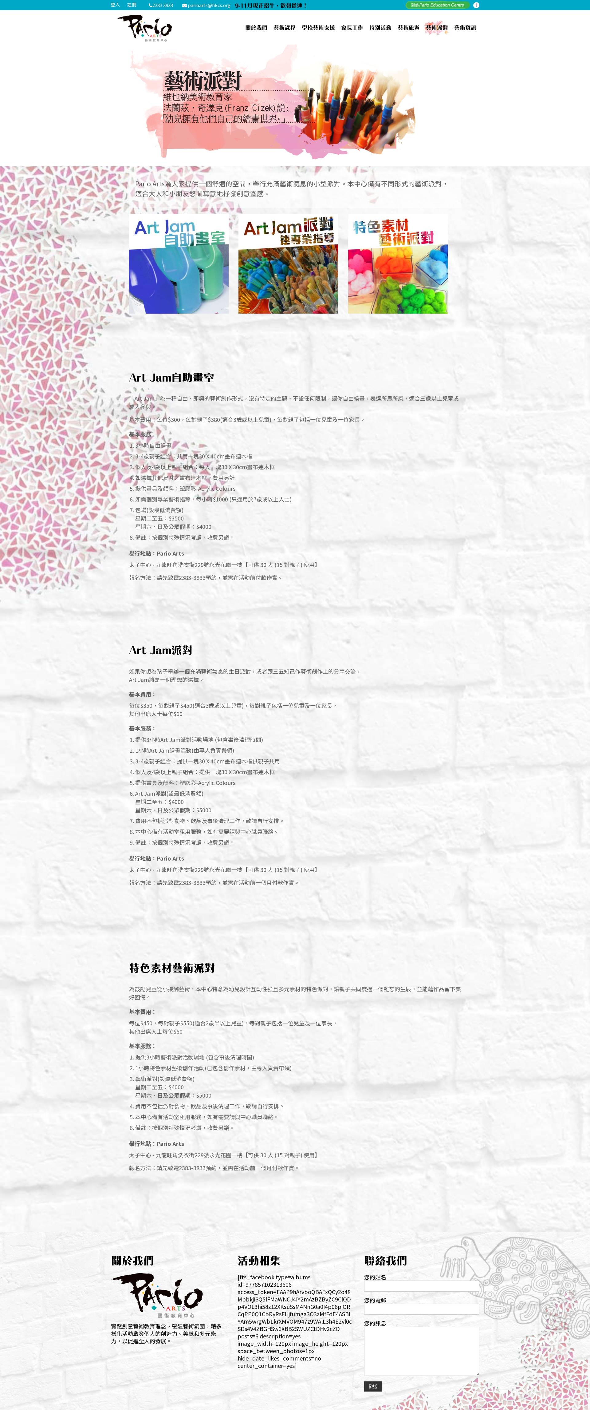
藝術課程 (284, 27)
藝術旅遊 (409, 27)
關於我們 (256, 27)
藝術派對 (437, 27)
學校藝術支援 (318, 27)
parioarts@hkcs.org (209, 5)
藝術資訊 (465, 27)
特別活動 (380, 27)
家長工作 (352, 27)
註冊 (131, 4)
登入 (115, 4)
